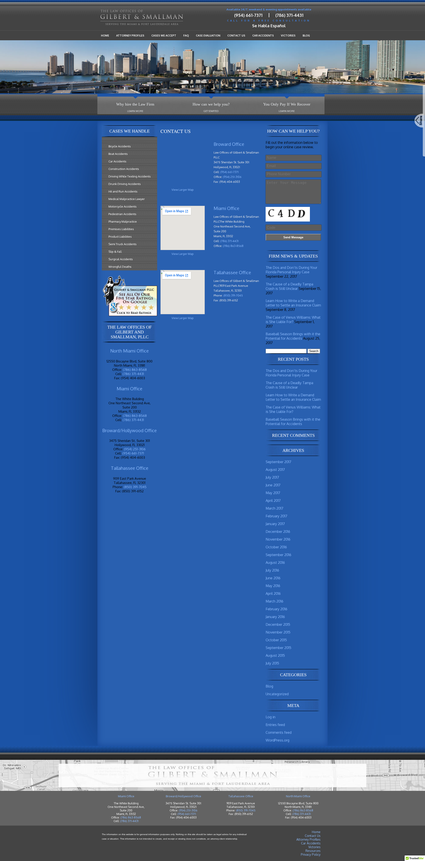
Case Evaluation (208, 35)
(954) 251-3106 (135, 449)
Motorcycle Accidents (122, 206)
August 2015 (275, 655)
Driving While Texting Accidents (129, 176)
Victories (288, 35)
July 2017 (272, 477)
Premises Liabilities (121, 229)
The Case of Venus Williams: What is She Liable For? (293, 319)
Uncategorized (277, 694)
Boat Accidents (118, 154)
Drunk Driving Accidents (124, 184)
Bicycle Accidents (119, 146)
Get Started (211, 111)
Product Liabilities (120, 236)
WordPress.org (277, 740)
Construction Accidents (123, 169)
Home (105, 35)
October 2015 (276, 640)
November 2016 (278, 539)
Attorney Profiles (130, 35)
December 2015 (278, 624)
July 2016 (272, 570)
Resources (313, 851)
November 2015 (278, 632)
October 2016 (276, 547)
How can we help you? (211, 104)
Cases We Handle (129, 131)
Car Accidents (263, 35)
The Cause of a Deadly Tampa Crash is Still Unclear (289, 286)
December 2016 (278, 531)
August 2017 (275, 469)
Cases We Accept (163, 35)
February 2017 (276, 516)
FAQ (186, 35)
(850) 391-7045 (135, 487)
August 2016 (275, 562)
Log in (270, 717)
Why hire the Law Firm (135, 104)
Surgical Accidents (120, 259)
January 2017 (275, 524)
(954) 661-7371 (248, 15)
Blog (306, 35)
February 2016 (276, 609)
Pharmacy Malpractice (122, 221)
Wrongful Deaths (119, 266)
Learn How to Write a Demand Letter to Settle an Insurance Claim (293, 303)
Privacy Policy (311, 854)
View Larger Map (183, 189)
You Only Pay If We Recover (286, 104)
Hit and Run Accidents (122, 191)
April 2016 (273, 593)
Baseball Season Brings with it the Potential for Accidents (293, 336)
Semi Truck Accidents (122, 244)
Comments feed (279, 732)
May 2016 (273, 586)
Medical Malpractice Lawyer (126, 199)
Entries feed (275, 724)
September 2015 (278, 647)
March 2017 (274, 508)
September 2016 (278, 555)
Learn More (135, 111)
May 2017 (273, 493)
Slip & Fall (115, 251)
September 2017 (278, 462)
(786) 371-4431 (289, 15)
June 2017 (273, 485)
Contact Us (236, 35)
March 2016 (274, 601)
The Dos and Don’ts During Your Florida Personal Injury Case (291, 269)
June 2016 (273, 578)
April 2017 (273, 500)
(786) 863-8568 (135, 370)
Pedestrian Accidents (122, 214)
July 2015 (272, 663)
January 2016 (275, 616)
